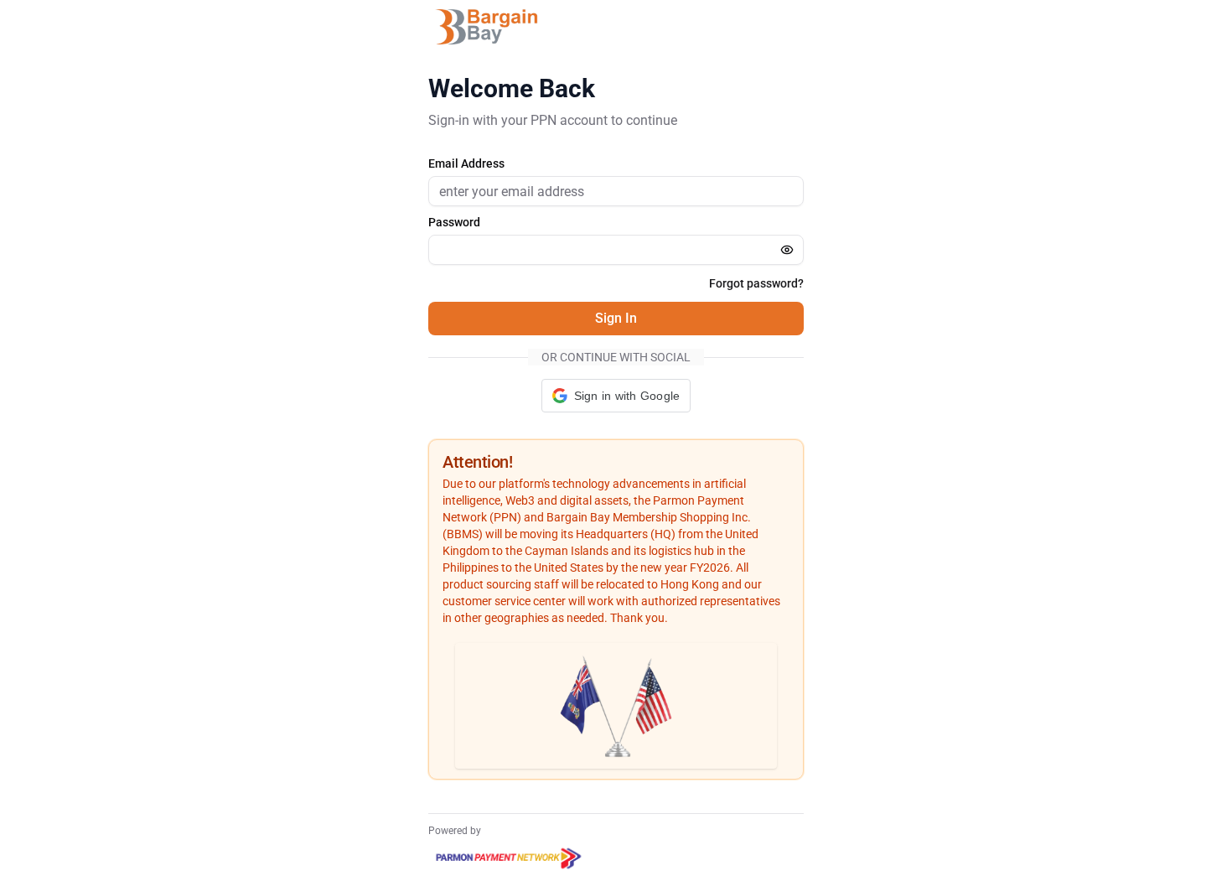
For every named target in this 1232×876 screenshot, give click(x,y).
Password (454, 222)
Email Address (466, 163)
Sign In (616, 318)
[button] (616, 395)
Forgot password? (756, 283)
